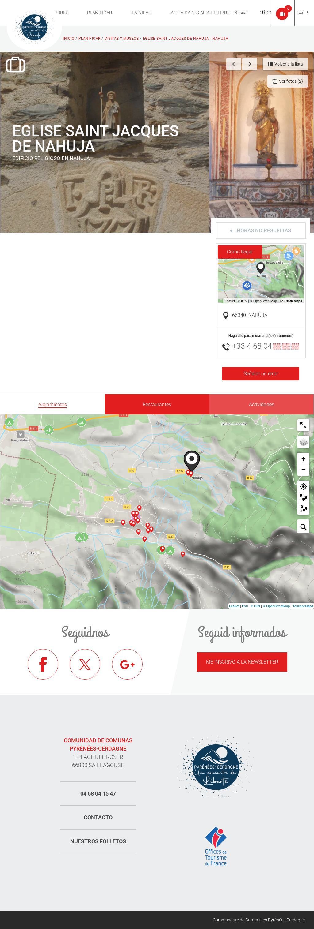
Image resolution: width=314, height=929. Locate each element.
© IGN (255, 605)
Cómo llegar (240, 252)
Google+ (127, 664)
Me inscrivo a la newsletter (242, 662)
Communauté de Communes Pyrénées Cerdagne (259, 919)
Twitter (85, 664)
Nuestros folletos (98, 841)
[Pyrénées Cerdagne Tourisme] (34, 26)
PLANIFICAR (99, 13)
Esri (245, 605)
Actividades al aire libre (200, 13)
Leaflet (234, 605)
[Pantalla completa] (303, 425)
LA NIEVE (141, 13)
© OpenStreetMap (276, 605)
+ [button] (303, 459)
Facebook (43, 664)
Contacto (98, 817)
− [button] (303, 470)
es (300, 12)
